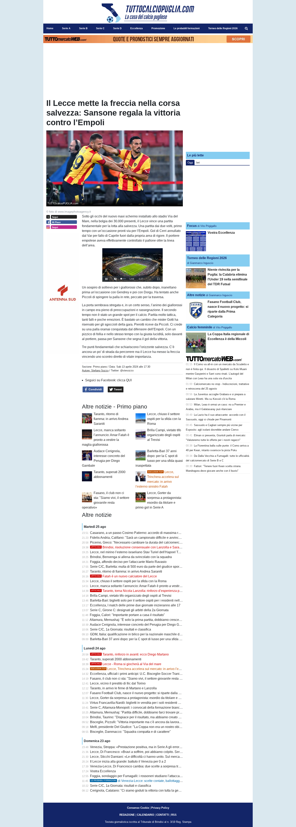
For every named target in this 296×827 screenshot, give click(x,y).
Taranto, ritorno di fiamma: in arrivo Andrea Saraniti (111, 418)
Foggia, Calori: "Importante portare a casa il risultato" (127, 615)
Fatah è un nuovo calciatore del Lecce (124, 576)
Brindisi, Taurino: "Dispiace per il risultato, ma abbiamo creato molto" (138, 717)
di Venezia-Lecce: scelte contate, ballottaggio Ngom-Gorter (146, 781)
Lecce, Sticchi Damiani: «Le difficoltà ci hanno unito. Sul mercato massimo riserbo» (149, 756)
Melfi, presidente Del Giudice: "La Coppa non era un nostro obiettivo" (139, 727)
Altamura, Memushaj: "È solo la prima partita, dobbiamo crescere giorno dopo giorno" (150, 619)
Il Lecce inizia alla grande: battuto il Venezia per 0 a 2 (128, 761)
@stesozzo (127, 370)
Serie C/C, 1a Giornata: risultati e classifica (120, 629)
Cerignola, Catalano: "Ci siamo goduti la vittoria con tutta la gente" (137, 790)
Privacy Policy (160, 807)
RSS (174, 814)
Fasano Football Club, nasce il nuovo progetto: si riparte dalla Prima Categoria (146, 693)
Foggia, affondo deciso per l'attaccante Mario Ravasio (128, 561)
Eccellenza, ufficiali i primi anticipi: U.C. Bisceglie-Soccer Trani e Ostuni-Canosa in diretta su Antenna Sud (165, 673)
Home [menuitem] (50, 28)
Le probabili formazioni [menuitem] (187, 28)
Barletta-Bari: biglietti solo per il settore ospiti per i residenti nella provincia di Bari (147, 600)
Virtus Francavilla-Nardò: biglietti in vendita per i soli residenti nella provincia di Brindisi (152, 702)
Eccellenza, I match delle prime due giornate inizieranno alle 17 (135, 605)
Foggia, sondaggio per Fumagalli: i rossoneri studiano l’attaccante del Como (144, 776)
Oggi (190, 162)
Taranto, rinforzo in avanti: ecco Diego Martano (130, 654)
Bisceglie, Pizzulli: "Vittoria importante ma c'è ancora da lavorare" (136, 722)
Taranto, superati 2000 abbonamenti (115, 659)
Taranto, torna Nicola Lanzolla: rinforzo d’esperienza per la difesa (143, 590)
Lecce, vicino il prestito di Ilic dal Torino (118, 683)
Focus (192, 225)
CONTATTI (162, 814)
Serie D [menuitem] (117, 28)
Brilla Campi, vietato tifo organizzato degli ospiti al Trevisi (164, 434)
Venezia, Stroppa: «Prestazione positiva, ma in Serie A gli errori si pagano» (143, 747)
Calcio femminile (199, 327)
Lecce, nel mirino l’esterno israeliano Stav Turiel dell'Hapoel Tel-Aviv (139, 552)
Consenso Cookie (138, 807)
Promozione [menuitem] (158, 28)
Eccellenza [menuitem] (136, 28)
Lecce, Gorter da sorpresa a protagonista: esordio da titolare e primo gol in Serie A (148, 698)
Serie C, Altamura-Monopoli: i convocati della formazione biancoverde (139, 707)
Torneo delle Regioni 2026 (207, 258)
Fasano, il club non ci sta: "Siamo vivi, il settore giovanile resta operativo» (142, 678)
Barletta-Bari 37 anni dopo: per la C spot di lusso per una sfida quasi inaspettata (147, 639)
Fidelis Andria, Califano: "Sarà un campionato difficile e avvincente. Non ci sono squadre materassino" (163, 537)
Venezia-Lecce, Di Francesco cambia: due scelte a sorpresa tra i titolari (140, 766)
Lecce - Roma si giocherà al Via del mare (126, 664)
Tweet (117, 389)
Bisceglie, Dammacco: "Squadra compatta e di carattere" (130, 731)
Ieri (198, 162)
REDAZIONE (127, 814)
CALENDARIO (145, 814)
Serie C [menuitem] (100, 28)
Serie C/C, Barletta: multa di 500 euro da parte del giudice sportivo (137, 566)
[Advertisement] (218, 123)
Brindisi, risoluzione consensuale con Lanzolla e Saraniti (137, 547)
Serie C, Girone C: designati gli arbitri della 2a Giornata (129, 610)
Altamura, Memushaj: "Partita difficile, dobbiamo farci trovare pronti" (138, 712)
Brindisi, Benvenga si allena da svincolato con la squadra (131, 557)
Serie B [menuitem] (83, 28)
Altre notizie (196, 295)
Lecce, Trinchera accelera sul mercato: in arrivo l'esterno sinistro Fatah (149, 669)
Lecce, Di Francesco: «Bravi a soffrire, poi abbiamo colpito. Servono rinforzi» (144, 752)
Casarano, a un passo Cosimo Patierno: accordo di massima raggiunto (140, 532)
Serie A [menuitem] (66, 28)
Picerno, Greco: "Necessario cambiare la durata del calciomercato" (137, 542)
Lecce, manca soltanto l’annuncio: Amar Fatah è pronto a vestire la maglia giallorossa (151, 586)
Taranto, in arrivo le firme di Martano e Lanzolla (123, 688)
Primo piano (100, 366)
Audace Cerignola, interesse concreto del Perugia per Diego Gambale (140, 624)
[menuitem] (246, 28)
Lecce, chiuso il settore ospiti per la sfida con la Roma (164, 418)
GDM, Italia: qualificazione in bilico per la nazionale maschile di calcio (139, 634)
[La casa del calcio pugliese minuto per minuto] (148, 13)
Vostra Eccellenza (103, 771)
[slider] (123, 278)
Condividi (95, 389)
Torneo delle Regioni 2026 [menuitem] (223, 28)
